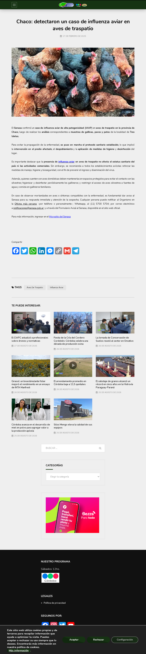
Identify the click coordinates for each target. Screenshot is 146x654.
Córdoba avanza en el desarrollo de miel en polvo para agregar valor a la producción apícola (31, 428)
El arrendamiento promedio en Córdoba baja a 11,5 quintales (70, 383)
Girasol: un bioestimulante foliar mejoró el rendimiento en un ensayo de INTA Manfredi (31, 384)
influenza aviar (56, 287)
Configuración (125, 639)
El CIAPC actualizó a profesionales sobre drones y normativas (30, 339)
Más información (19, 650)
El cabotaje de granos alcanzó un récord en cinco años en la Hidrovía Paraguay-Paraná (114, 384)
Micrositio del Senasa (60, 216)
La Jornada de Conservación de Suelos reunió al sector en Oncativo (115, 339)
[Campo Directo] (73, 4)
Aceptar (73, 639)
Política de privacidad (55, 603)
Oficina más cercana (26, 203)
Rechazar (98, 639)
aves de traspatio (35, 287)
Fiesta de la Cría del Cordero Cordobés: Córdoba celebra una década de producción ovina (71, 341)
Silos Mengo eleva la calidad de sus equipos (73, 426)
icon (31, 322)
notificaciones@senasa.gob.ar (28, 208)
